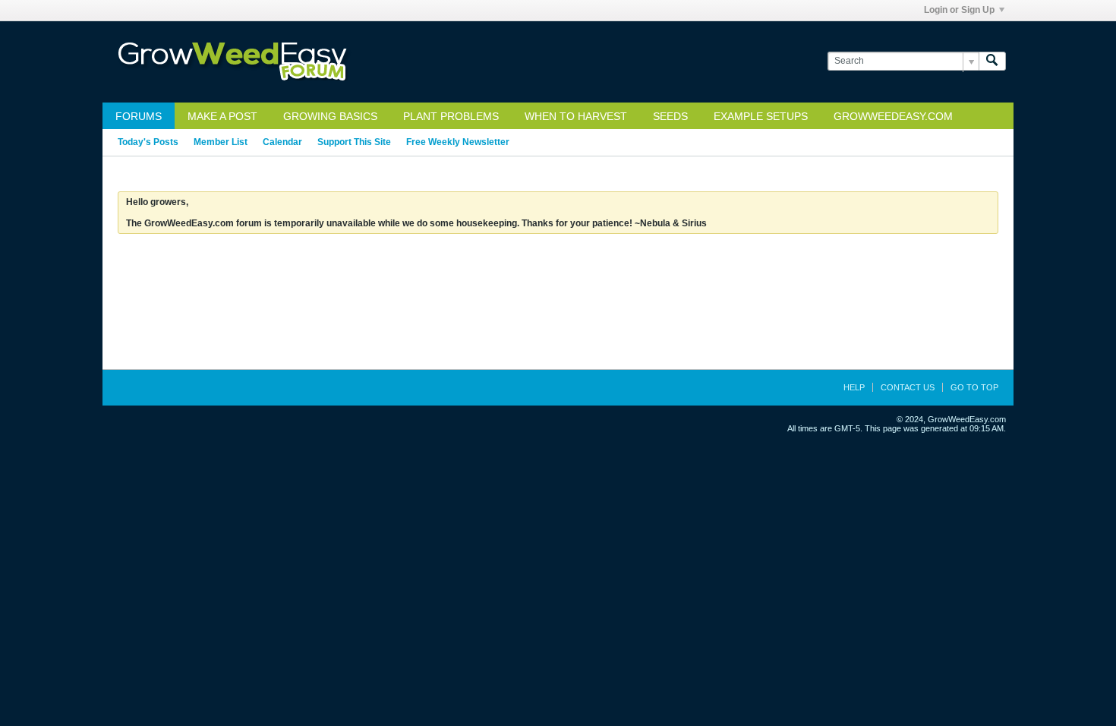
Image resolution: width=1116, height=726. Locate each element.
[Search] (992, 61)
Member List (220, 142)
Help (854, 387)
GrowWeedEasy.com (893, 116)
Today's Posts (148, 142)
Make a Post (222, 116)
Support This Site (354, 142)
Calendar (282, 142)
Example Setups (761, 116)
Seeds (670, 116)
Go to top (974, 387)
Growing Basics (330, 116)
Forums (138, 116)
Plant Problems (451, 116)
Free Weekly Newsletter (457, 142)
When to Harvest (576, 116)
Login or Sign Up (959, 10)
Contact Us (908, 387)
